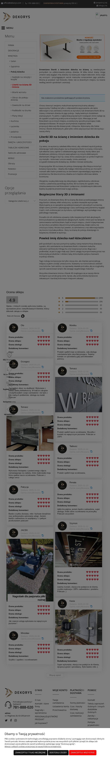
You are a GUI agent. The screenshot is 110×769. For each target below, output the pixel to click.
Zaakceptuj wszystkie (83, 753)
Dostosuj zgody (58, 753)
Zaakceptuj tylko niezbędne (30, 753)
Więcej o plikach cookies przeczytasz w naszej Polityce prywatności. (33, 746)
